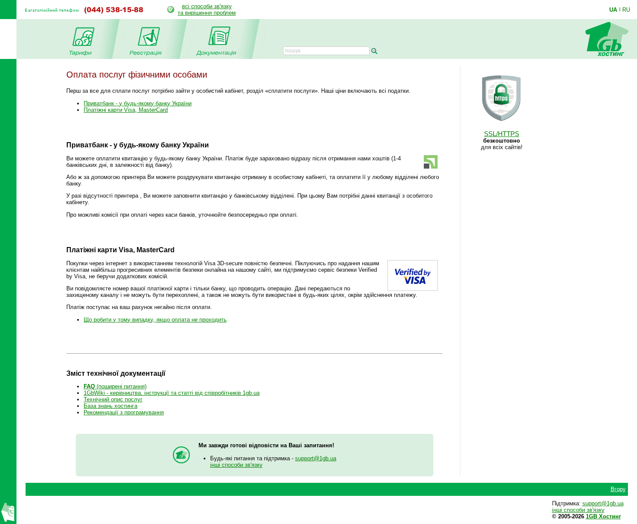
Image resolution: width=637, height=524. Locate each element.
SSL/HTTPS (501, 133)
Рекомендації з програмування (124, 412)
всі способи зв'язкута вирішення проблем (207, 9)
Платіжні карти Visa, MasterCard (126, 110)
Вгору (618, 489)
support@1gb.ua (315, 458)
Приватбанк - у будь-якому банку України (138, 103)
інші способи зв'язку (236, 465)
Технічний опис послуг (113, 399)
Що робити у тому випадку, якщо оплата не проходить (155, 319)
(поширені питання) (115, 386)
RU (626, 10)
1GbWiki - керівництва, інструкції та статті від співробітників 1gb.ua (172, 393)
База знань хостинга (110, 406)
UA (613, 10)
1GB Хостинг (603, 516)
